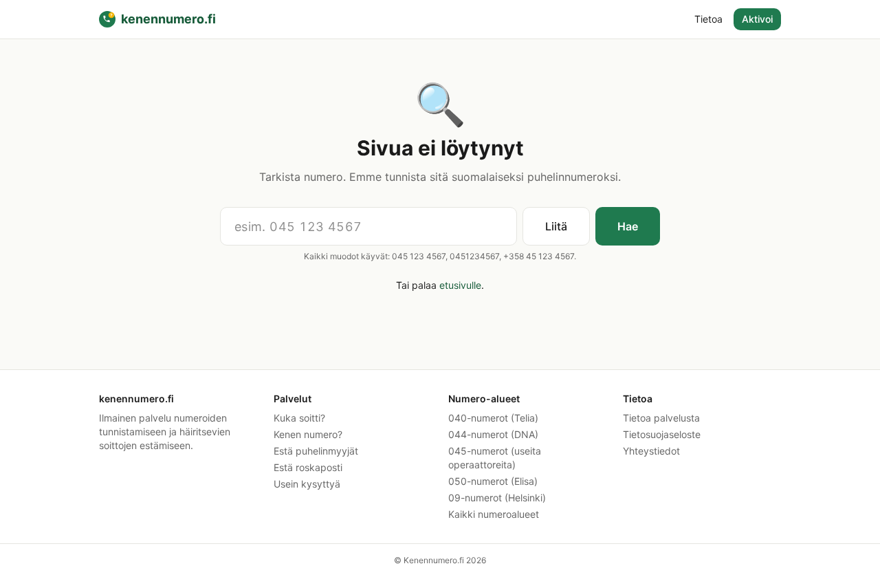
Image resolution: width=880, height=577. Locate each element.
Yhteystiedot (651, 451)
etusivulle (460, 285)
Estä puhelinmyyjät (316, 451)
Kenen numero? (308, 434)
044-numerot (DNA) (493, 434)
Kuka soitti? (299, 418)
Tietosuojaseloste (662, 434)
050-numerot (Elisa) (493, 481)
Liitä (556, 226)
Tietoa (708, 19)
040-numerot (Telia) (493, 418)
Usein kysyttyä (307, 484)
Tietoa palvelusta (661, 418)
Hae (627, 226)
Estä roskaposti (308, 467)
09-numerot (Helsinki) (497, 497)
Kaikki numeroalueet (493, 514)
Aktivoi (757, 19)
